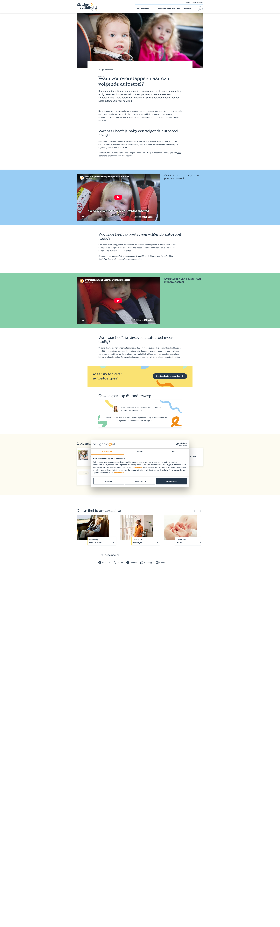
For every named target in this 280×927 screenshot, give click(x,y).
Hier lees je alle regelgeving (166, 377)
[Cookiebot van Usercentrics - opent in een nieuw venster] (177, 444)
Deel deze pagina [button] (109, 555)
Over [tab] (173, 451)
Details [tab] (140, 451)
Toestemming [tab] (107, 451)
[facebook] (104, 562)
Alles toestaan (171, 481)
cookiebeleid (137, 467)
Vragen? (187, 2)
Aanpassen (139, 481)
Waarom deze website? (169, 9)
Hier (179, 153)
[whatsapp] (146, 562)
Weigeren (108, 481)
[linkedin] (131, 562)
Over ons (188, 9)
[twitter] (118, 562)
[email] (160, 562)
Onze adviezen (142, 9)
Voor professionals (197, 2)
